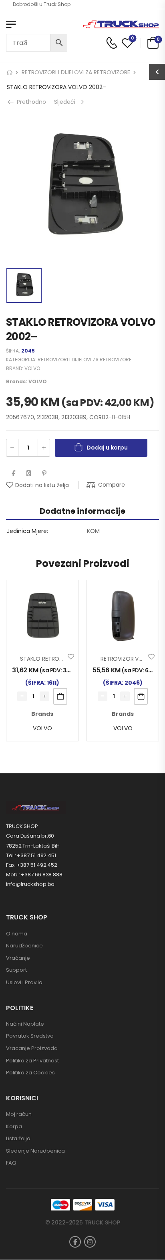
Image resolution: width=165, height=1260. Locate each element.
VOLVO (32, 368)
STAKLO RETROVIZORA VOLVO (59, 659)
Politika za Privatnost (32, 1060)
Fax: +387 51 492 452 (31, 865)
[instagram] (90, 1242)
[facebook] (75, 1242)
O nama (16, 933)
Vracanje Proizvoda (32, 1048)
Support (16, 970)
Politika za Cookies (30, 1072)
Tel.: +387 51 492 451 (31, 855)
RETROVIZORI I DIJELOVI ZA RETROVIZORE (76, 72)
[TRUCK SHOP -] (121, 24)
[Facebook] (13, 473)
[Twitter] (28, 473)
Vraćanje (18, 958)
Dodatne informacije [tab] (82, 511)
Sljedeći (67, 102)
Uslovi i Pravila (24, 982)
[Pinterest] (44, 473)
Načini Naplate (25, 1024)
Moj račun (19, 1114)
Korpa (14, 1126)
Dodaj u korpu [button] (60, 696)
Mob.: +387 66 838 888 (34, 874)
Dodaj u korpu (107, 448)
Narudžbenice (24, 945)
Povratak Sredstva (30, 1036)
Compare (111, 485)
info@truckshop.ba (30, 884)
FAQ (11, 1163)
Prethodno (30, 102)
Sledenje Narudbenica (35, 1151)
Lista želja (18, 1138)
